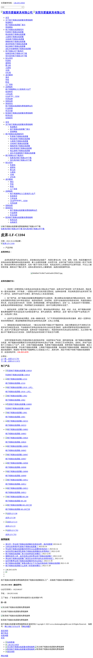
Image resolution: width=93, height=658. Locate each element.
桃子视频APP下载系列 (14, 155)
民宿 (12, 186)
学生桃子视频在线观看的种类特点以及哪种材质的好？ (27, 549)
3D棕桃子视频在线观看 (19, 143)
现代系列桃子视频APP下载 (21, 160)
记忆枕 (12, 177)
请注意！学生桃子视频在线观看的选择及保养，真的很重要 (29, 544)
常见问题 (13, 215)
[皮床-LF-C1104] (7, 243)
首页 (7, 122)
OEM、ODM (18, 201)
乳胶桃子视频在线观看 (19, 136)
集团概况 (13, 127)
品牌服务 (9, 191)
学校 (12, 184)
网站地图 (26, 626)
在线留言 (13, 222)
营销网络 (13, 132)
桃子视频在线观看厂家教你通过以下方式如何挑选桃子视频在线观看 (32, 563)
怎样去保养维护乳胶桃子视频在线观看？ (21, 547)
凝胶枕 (12, 167)
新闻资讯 (9, 208)
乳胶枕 (12, 165)
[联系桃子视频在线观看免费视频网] (20, 649)
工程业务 (13, 198)
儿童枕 (12, 172)
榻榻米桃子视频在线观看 (20, 146)
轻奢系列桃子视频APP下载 (21, 158)
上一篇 (10, 359)
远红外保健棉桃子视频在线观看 (22, 153)
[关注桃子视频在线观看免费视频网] (20, 647)
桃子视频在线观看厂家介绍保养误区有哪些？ (23, 554)
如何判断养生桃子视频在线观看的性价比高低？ (24, 561)
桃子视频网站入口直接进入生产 (22, 194)
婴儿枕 (12, 170)
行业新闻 (13, 213)
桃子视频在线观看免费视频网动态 (23, 210)
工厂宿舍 (13, 189)
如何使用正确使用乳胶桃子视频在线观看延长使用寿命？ (28, 551)
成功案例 (9, 179)
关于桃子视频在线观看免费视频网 (19, 124)
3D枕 (12, 174)
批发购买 (13, 196)
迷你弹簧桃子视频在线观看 (21, 148)
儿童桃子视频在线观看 (19, 141)
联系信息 (13, 220)
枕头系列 (9, 163)
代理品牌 (13, 203)
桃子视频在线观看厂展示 (20, 129)
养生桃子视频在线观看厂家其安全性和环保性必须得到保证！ (29, 558)
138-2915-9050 (19, 3)
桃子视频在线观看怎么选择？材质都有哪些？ (23, 566)
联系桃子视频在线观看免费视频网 (19, 217)
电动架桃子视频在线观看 (20, 139)
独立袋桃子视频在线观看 (20, 151)
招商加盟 (9, 205)
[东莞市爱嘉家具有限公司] (33, 12)
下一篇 (10, 361)
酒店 (12, 182)
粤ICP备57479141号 (12, 626)
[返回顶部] (10, 652)
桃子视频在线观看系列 (14, 134)
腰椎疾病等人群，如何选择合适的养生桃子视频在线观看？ (29, 556)
